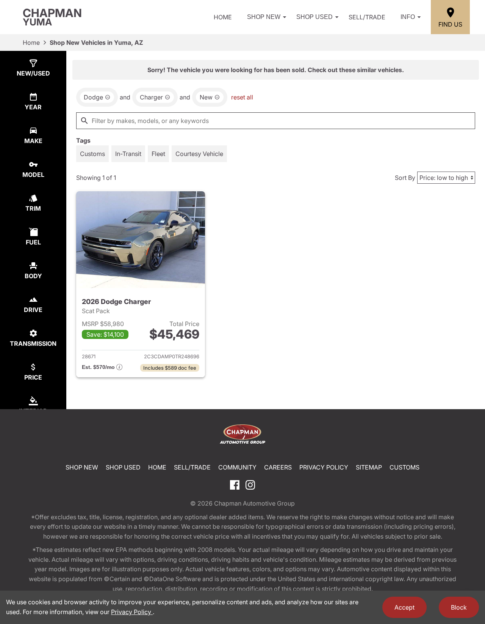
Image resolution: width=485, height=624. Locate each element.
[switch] (92, 153)
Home (223, 17)
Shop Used (314, 17)
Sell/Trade (367, 17)
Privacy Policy (323, 467)
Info (408, 17)
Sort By (405, 177)
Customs (404, 467)
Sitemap (369, 467)
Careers (278, 467)
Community (237, 467)
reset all (242, 97)
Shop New (263, 17)
